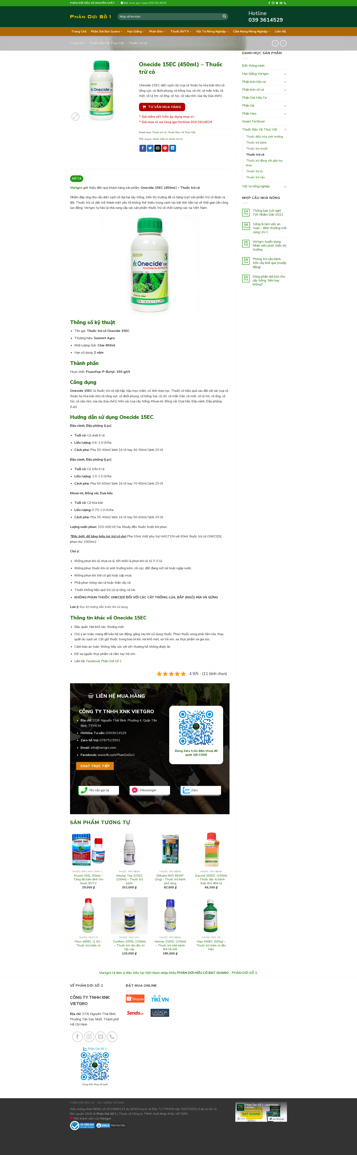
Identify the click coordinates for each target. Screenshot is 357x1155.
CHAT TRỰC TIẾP (95, 766)
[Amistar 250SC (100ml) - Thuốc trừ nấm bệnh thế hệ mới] (170, 915)
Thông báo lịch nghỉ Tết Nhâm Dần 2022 (268, 213)
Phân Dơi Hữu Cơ (254, 97)
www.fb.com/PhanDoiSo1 (116, 755)
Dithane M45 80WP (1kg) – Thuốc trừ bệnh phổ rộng (170, 879)
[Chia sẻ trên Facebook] (142, 148)
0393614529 (116, 733)
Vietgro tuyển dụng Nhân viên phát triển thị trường (269, 246)
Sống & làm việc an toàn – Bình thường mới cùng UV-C (269, 228)
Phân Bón (156, 31)
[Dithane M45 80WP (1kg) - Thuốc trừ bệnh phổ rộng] (170, 849)
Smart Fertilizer (253, 121)
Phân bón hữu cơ (254, 82)
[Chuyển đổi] (285, 73)
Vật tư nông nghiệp (256, 186)
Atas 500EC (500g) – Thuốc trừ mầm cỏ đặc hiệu (211, 945)
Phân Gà (248, 105)
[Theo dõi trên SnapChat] (277, 3)
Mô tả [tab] (76, 179)
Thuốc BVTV (179, 31)
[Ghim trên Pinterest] (165, 148)
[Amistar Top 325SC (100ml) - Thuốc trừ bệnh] (129, 849)
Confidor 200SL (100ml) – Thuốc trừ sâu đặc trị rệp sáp (129, 945)
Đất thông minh (253, 65)
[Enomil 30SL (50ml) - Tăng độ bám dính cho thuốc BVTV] (88, 849)
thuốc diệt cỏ (160, 139)
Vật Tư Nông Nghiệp (211, 31)
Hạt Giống (134, 31)
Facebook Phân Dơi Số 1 (104, 661)
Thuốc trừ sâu (255, 177)
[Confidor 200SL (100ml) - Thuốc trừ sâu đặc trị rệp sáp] (129, 915)
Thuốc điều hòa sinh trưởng (264, 136)
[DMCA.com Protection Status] (111, 1125)
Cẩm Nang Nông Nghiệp (250, 31)
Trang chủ (77, 43)
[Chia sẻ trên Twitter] (150, 148)
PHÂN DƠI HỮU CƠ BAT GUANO (203, 973)
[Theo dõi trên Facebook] (269, 3)
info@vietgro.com (103, 747)
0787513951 (110, 740)
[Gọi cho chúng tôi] (285, 3)
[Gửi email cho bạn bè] (157, 148)
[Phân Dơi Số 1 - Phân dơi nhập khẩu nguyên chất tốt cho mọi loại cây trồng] (90, 16)
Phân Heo (249, 113)
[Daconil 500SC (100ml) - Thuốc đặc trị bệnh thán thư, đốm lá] (211, 849)
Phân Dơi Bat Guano (105, 31)
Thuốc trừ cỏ (138, 43)
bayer (148, 139)
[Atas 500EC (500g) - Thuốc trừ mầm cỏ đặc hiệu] (211, 915)
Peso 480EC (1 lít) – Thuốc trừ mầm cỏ (88, 943)
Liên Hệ (280, 31)
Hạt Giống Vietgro (255, 73)
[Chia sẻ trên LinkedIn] (172, 148)
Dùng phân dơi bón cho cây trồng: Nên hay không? (269, 281)
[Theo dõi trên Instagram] (273, 3)
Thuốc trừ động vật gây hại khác (264, 162)
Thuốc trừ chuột (257, 148)
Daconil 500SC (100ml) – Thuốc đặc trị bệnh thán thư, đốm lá (211, 879)
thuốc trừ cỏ (176, 139)
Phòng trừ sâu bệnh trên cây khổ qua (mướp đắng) (269, 263)
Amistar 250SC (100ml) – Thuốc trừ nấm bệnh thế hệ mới (170, 945)
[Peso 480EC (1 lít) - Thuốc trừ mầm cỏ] (88, 915)
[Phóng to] (75, 117)
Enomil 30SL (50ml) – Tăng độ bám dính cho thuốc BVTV (88, 879)
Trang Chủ (78, 31)
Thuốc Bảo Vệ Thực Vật (106, 43)
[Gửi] (224, 16)
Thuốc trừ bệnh (256, 142)
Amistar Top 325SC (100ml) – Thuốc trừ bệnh (129, 879)
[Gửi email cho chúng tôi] (281, 3)
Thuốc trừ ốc (254, 171)
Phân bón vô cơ (253, 89)
